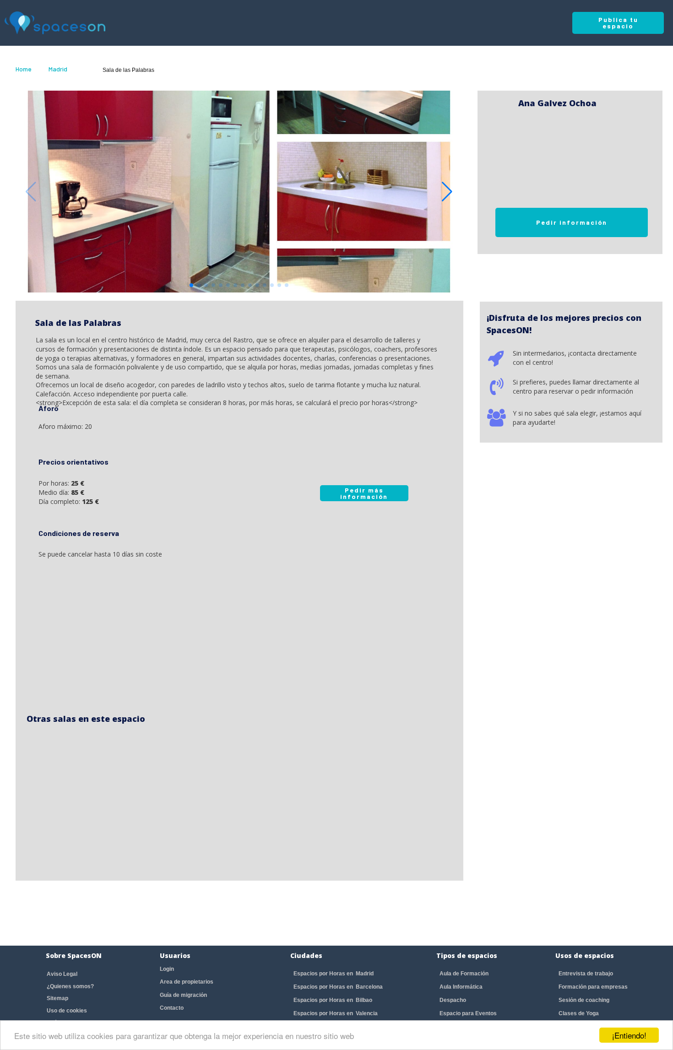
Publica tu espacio (618, 23)
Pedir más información (364, 493)
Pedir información (571, 222)
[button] (447, 192)
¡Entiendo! (629, 1035)
